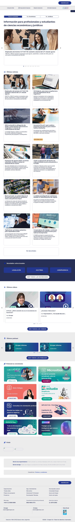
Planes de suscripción (9, 493)
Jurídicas (49, 16)
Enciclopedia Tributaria (32, 495)
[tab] (37, 323)
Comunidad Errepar (54, 491)
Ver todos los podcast (37, 358)
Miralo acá (12, 381)
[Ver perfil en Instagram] (17, 512)
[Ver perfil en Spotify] (24, 512)
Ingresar (65, 3)
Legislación (16, 270)
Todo (13, 16)
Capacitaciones (8, 489)
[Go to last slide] (2, 48)
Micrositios (29, 491)
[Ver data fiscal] (67, 512)
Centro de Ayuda (53, 495)
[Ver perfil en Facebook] (4, 512)
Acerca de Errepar (53, 493)
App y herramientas (31, 489)
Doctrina (39, 270)
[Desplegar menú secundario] (52, 3)
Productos (6, 495)
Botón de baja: (17, 464)
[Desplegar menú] (5, 3)
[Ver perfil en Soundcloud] (20, 512)
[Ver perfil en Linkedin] (11, 512)
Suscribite (46, 381)
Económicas (31, 16)
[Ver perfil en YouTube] (14, 512)
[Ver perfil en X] (8, 512)
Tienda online (7, 491)
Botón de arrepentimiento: (20, 461)
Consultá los (37, 472)
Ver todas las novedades (37, 277)
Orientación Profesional (32, 493)
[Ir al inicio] (9, 483)
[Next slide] (60, 48)
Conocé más (12, 398)
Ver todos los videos (37, 329)
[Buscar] (20, 3)
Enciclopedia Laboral (54, 489)
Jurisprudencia (62, 270)
